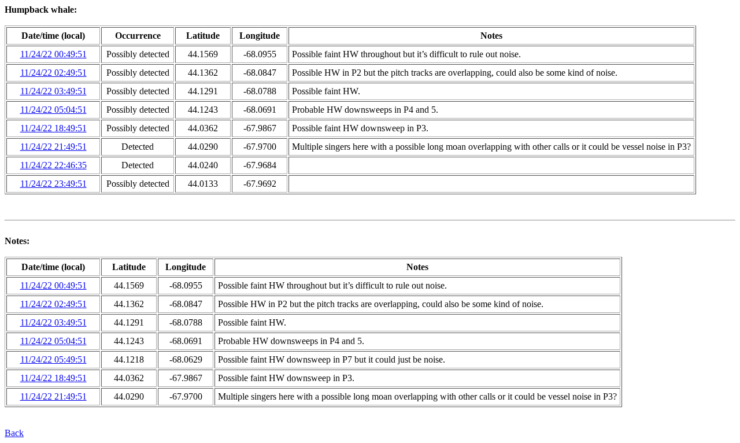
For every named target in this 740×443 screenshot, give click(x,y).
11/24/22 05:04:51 (53, 110)
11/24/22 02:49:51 (53, 72)
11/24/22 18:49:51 (53, 128)
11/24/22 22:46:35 (53, 165)
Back (14, 433)
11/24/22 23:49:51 (53, 184)
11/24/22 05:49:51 (53, 359)
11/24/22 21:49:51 (53, 147)
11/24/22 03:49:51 (53, 91)
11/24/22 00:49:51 (53, 54)
